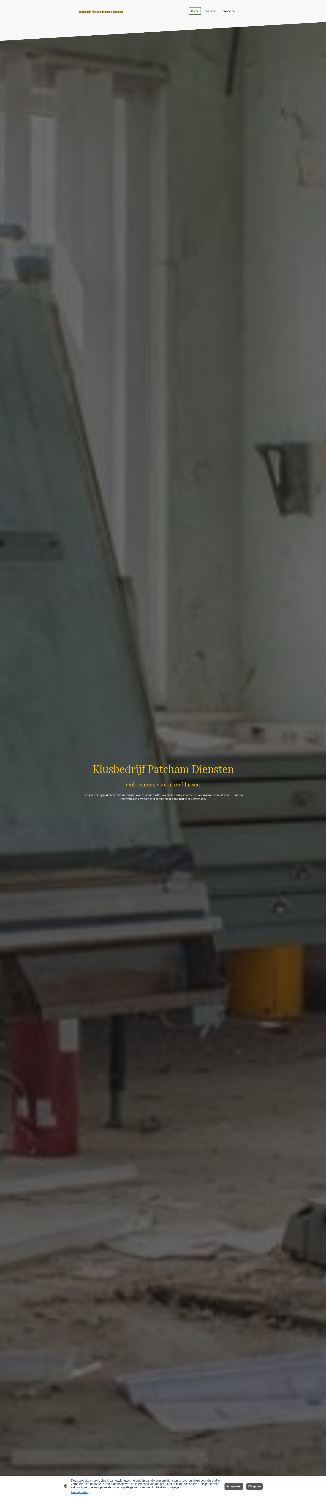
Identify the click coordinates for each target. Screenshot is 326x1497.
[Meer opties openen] (242, 11)
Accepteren (233, 1486)
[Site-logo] (104, 16)
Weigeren (254, 1486)
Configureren (79, 1492)
